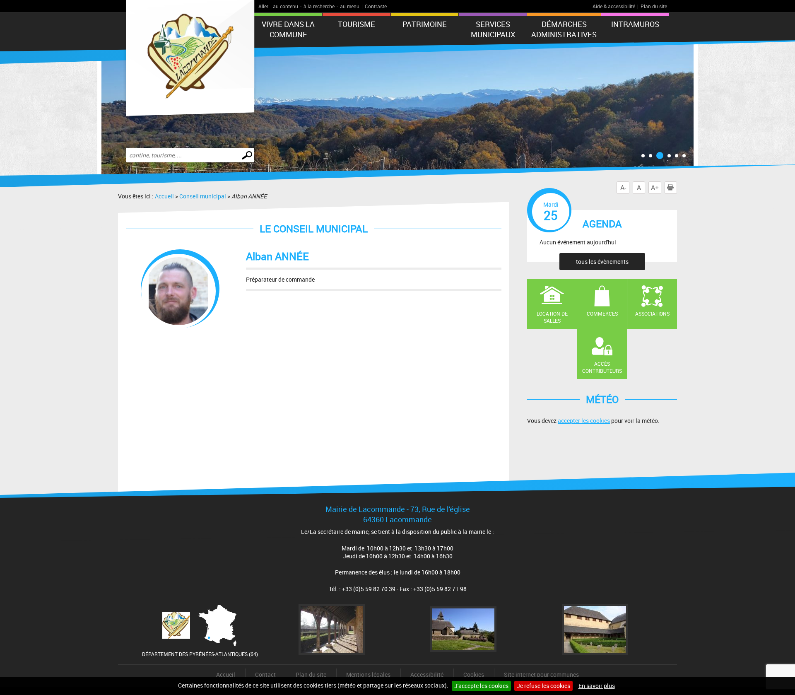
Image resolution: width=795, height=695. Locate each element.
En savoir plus (596, 686)
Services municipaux (493, 29)
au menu (349, 6)
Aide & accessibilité (614, 6)
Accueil (164, 196)
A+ (655, 187)
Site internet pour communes (541, 674)
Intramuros (635, 24)
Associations (652, 313)
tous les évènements (602, 261)
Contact (265, 674)
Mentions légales (368, 674)
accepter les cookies (584, 421)
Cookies (473, 674)
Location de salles (552, 317)
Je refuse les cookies (543, 686)
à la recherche (319, 6)
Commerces (602, 313)
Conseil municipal (202, 196)
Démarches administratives (564, 29)
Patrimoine (424, 24)
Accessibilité (426, 674)
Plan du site (654, 6)
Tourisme (356, 24)
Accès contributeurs (602, 367)
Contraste (376, 6)
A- (623, 187)
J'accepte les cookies (481, 686)
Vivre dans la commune (288, 29)
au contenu (285, 6)
